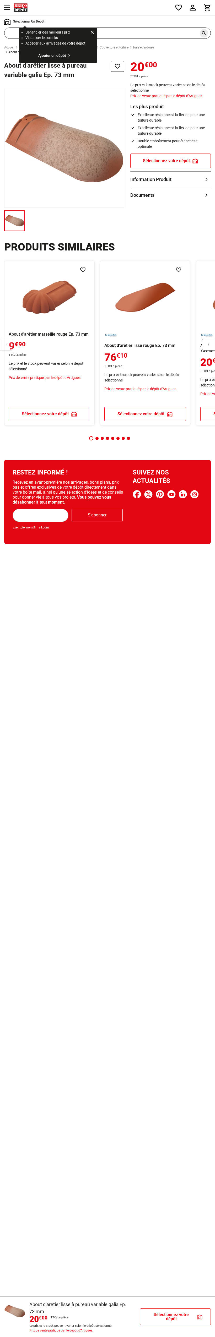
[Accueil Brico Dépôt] (21, 7)
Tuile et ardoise (143, 47)
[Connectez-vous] (193, 8)
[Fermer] (92, 33)
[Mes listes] (178, 8)
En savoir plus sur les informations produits (170, 179)
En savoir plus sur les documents (170, 195)
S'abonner (97, 514)
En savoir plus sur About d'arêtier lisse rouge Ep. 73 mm (145, 343)
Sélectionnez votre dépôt (166, 160)
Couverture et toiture (114, 47)
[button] (91, 438)
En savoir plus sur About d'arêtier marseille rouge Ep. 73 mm (49, 343)
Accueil (9, 47)
